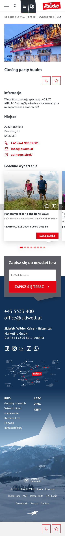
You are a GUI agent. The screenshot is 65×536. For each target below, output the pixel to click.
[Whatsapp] (36, 348)
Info (7, 398)
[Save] (56, 80)
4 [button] (31, 247)
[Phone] (46, 80)
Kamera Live (12, 418)
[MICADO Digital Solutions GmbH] (33, 480)
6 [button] (38, 247)
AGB (25, 495)
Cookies (45, 503)
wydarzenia (11, 413)
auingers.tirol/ (21, 154)
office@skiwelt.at (23, 317)
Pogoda (9, 423)
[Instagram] (14, 348)
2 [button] (25, 247)
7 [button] (41, 247)
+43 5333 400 (19, 311)
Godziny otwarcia (15, 403)
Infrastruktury (13, 427)
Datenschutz (36, 495)
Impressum (14, 495)
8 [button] (44, 247)
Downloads (22, 503)
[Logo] (52, 5)
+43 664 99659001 (25, 143)
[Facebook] (7, 348)
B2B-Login (51, 495)
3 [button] (28, 247)
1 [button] (21, 247)
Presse (34, 503)
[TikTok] (29, 348)
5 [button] (35, 247)
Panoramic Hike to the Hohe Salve (26, 213)
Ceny (37, 409)
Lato (37, 398)
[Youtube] (22, 348)
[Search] (15, 6)
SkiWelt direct (13, 408)
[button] (6, 5)
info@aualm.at (22, 149)
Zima (37, 404)
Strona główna (14, 17)
